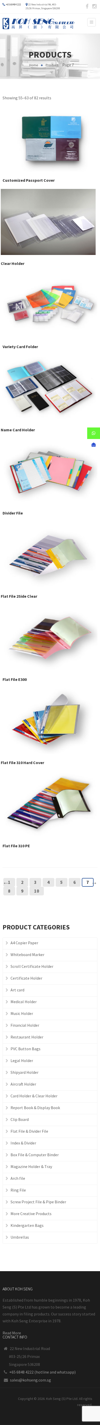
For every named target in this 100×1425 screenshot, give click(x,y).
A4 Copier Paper (24, 942)
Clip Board (20, 1119)
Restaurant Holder (27, 1037)
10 (36, 891)
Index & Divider (23, 1142)
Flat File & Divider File (29, 1131)
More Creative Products (31, 1213)
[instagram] (94, 6)
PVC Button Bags (26, 1048)
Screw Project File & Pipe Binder (38, 1201)
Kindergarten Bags (27, 1225)
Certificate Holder (26, 978)
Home (33, 65)
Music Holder (22, 1013)
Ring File (18, 1190)
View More (50, 134)
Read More (12, 1332)
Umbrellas (20, 1237)
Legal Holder (22, 1060)
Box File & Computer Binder (35, 1154)
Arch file (18, 1178)
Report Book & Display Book (35, 1107)
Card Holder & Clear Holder (34, 1095)
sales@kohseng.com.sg (30, 1380)
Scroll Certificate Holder (32, 966)
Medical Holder (24, 1001)
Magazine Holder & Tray (31, 1166)
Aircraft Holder (23, 1084)
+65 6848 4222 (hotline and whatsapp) (42, 1372)
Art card (17, 989)
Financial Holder (25, 1025)
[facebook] (87, 6)
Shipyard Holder (24, 1072)
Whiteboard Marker (27, 954)
